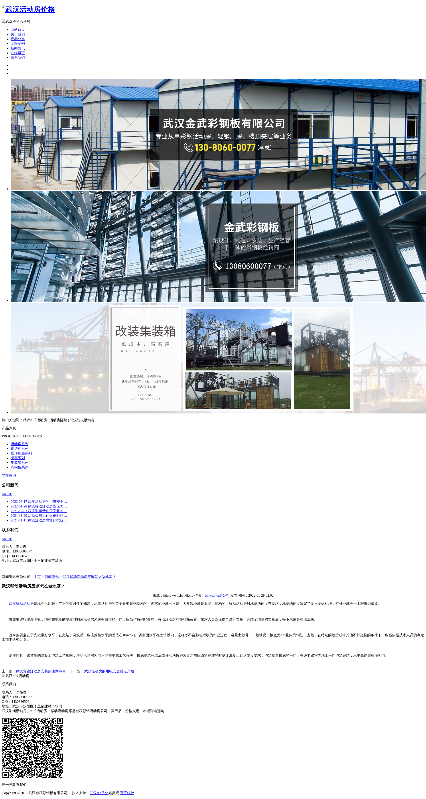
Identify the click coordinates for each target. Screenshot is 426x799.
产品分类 (18, 39)
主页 (37, 577)
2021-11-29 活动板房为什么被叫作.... (39, 515)
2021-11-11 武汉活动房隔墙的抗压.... (39, 520)
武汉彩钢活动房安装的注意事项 (41, 671)
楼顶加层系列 (21, 453)
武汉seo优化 (99, 793)
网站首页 (18, 29)
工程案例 (18, 43)
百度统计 (127, 793)
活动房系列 (19, 444)
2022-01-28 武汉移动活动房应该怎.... (39, 506)
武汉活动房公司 (217, 595)
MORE (7, 494)
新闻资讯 (18, 48)
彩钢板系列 (19, 467)
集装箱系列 (19, 462)
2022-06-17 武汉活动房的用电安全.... (39, 501)
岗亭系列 (18, 458)
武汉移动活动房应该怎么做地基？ (89, 577)
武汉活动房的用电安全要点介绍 (109, 671)
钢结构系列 (19, 448)
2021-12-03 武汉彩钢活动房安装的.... (39, 511)
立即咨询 (9, 475)
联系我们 (18, 57)
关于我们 (18, 34)
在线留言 (18, 53)
